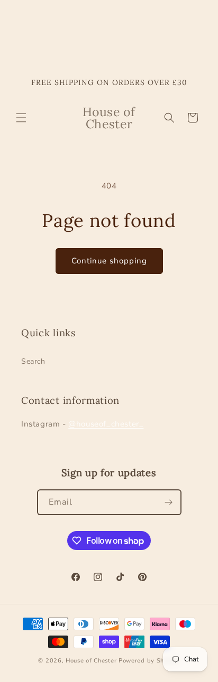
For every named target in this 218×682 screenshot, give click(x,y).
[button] (21, 117)
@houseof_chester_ (105, 424)
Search (33, 361)
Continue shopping (109, 260)
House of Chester (91, 661)
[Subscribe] (168, 502)
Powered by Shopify (149, 661)
